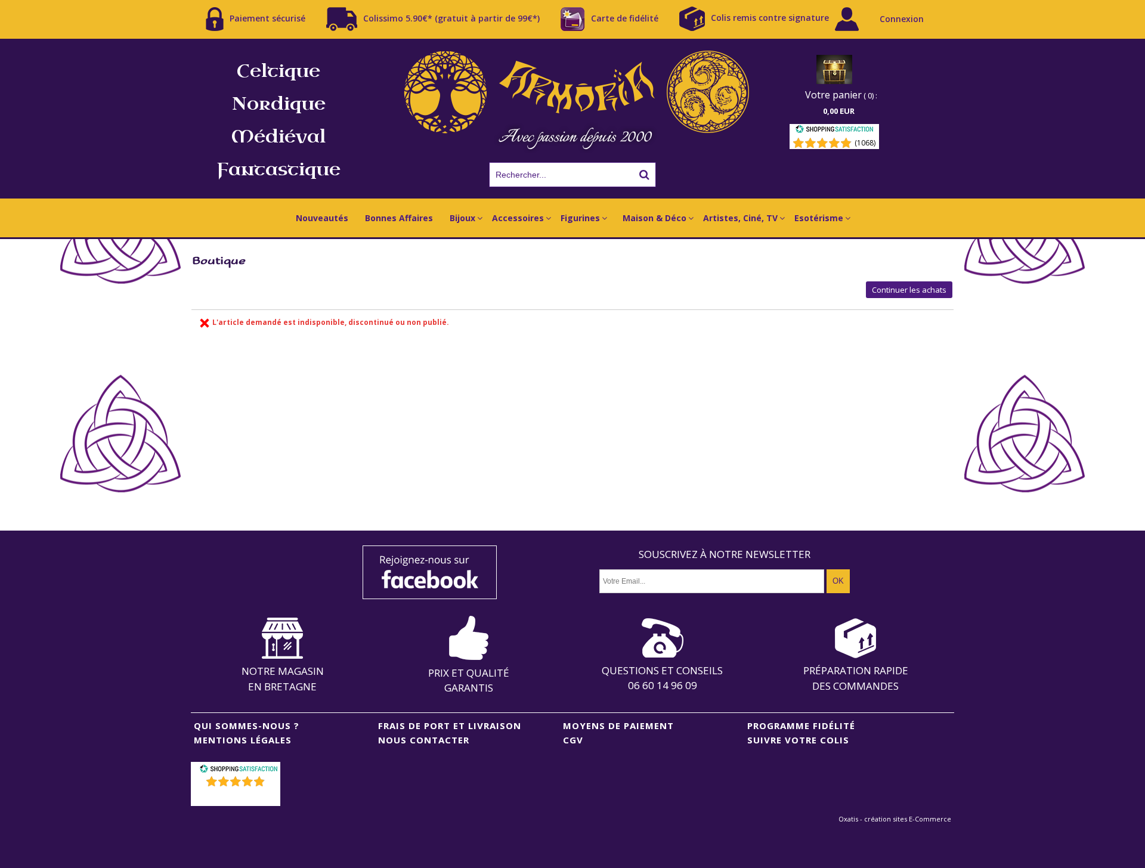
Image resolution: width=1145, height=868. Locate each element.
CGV (573, 740)
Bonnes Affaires (399, 218)
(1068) (865, 143)
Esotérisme (818, 218)
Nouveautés (322, 218)
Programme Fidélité (801, 725)
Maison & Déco (654, 218)
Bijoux (462, 218)
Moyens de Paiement (618, 725)
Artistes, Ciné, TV (740, 218)
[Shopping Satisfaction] (834, 131)
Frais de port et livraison (449, 725)
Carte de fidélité (624, 17)
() (237, 797)
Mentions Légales (243, 740)
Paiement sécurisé (267, 17)
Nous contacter (423, 740)
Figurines (580, 218)
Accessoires (518, 218)
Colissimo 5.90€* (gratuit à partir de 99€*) (451, 17)
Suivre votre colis (798, 740)
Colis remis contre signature (770, 17)
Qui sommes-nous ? (246, 725)
